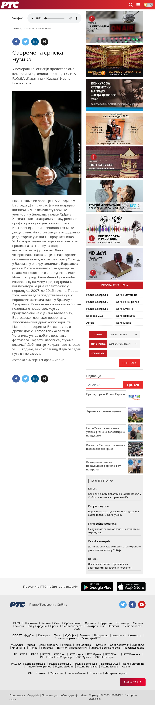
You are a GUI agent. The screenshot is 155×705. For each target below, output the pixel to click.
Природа (47, 647)
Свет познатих (119, 645)
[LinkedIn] (35, 41)
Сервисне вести (72, 626)
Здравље (138, 645)
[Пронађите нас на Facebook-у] (132, 604)
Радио (16, 663)
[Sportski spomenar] (114, 264)
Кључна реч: (98, 353)
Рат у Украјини (37, 626)
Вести (17, 623)
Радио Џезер (123, 322)
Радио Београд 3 (97, 308)
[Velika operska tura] (114, 61)
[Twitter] (25, 41)
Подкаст (113, 626)
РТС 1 (23, 654)
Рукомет (85, 635)
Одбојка (70, 635)
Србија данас (72, 623)
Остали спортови (65, 638)
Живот (31, 645)
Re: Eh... (93, 558)
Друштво (106, 623)
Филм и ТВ (19, 647)
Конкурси (95, 673)
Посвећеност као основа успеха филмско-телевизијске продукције (105, 431)
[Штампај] (44, 41)
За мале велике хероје (105, 647)
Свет (57, 623)
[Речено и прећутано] (114, 196)
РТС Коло (46, 657)
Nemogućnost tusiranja (102, 523)
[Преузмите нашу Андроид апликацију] (97, 586)
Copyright (33, 695)
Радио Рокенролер (127, 301)
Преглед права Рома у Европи (105, 394)
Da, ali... (92, 488)
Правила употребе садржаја (60, 695)
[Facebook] (16, 41)
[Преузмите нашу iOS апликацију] (131, 586)
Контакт (41, 673)
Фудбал (29, 635)
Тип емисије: (98, 344)
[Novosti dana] (114, 27)
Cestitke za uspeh (99, 541)
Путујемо (100, 645)
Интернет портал (116, 673)
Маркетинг (57, 673)
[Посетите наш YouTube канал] (142, 604)
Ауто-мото (134, 635)
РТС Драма (94, 654)
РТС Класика (131, 654)
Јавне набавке (76, 673)
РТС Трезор (64, 657)
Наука (33, 647)
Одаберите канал (118, 334)
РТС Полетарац (105, 657)
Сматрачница (95, 626)
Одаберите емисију (120, 344)
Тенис (57, 635)
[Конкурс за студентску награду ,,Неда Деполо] (114, 95)
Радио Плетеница (126, 294)
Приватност (17, 695)
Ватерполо (101, 635)
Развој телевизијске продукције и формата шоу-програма (104, 465)
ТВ (15, 654)
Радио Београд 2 (97, 301)
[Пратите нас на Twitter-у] (123, 604)
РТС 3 (46, 654)
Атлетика (118, 635)
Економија (122, 623)
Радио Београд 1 (97, 294)
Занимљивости (48, 645)
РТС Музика (83, 657)
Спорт (17, 635)
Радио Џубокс (124, 308)
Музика (67, 645)
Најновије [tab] (93, 376)
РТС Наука (76, 654)
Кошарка (44, 635)
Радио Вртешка (125, 315)
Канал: (98, 334)
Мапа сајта (132, 682)
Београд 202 (94, 315)
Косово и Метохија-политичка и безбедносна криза (105, 447)
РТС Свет (60, 654)
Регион (45, 623)
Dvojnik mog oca (98, 506)
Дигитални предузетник (72, 647)
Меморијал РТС (91, 638)
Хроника (90, 623)
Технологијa (83, 645)
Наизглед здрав (134, 647)
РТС (30, 673)
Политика (31, 623)
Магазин (17, 645)
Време (54, 626)
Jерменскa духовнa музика (103, 411)
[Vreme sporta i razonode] (114, 230)
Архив (90, 322)
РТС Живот (112, 654)
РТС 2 (35, 654)
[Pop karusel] (114, 162)
